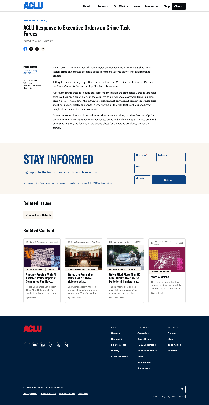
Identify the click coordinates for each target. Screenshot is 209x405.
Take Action (152, 6)
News (137, 6)
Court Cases (144, 339)
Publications (144, 362)
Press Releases (34, 20)
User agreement (30, 393)
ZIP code (140, 178)
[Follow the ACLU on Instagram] (42, 345)
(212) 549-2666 (29, 73)
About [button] (86, 6)
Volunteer (173, 350)
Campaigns (143, 333)
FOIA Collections (146, 344)
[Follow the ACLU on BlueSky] (66, 345)
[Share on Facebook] (25, 49)
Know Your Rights (147, 350)
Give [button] (177, 6)
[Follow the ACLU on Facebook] (26, 345)
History (115, 350)
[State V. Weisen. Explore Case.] (167, 271)
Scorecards (143, 368)
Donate (172, 333)
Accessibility (83, 393)
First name (141, 155)
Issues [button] (102, 6)
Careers (115, 333)
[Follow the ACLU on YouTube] (34, 345)
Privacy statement (48, 393)
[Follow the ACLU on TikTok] (50, 345)
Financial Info (118, 344)
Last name (162, 155)
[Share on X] (31, 49)
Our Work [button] (120, 6)
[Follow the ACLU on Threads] (58, 345)
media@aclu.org (30, 70)
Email (138, 166)
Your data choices (67, 393)
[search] (182, 389)
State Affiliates (119, 356)
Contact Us (117, 339)
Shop (167, 6)
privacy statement (106, 183)
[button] (37, 49)
